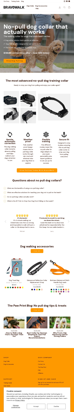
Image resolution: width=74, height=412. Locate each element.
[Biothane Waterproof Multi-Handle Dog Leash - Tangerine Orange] (68, 289)
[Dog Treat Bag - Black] (13, 287)
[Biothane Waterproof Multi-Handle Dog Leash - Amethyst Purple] (68, 291)
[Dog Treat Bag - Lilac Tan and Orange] (5, 287)
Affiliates (40, 373)
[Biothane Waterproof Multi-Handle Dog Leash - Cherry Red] (63, 289)
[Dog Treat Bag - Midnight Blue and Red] (20, 287)
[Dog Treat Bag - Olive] (18, 287)
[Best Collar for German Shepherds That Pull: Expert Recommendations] (37, 322)
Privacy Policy (20, 400)
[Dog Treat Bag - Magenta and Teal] (10, 287)
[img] (22, 215)
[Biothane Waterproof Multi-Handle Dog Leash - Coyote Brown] (56, 291)
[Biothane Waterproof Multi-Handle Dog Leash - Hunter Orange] (66, 289)
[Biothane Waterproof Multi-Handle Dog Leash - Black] (51, 289)
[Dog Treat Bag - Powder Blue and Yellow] (22, 287)
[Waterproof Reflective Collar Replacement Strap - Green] (39, 289)
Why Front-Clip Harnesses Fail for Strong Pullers (60, 334)
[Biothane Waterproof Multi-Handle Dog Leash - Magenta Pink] (61, 291)
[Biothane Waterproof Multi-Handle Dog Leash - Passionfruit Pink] (59, 291)
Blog (22, 1)
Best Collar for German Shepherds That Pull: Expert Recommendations (37, 335)
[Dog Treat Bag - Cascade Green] (8, 287)
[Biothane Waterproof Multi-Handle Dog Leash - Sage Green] (54, 291)
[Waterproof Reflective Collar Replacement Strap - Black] (32, 289)
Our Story (6, 1)
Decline (56, 406)
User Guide (7, 386)
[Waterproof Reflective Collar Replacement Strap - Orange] (37, 289)
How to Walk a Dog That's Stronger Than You (14, 334)
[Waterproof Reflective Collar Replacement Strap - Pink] (42, 289)
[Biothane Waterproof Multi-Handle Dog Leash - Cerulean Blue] (54, 289)
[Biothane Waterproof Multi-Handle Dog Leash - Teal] (61, 289)
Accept (36, 406)
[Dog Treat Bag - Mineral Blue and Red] (15, 287)
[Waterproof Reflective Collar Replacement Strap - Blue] (34, 289)
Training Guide (15, 1)
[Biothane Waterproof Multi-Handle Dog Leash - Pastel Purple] (66, 291)
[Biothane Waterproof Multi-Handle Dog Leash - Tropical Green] (51, 291)
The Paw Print (42, 367)
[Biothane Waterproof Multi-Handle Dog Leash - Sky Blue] (59, 289)
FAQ (37, 8)
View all (37, 251)
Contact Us (41, 364)
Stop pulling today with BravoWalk (37, 170)
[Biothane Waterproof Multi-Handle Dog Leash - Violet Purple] (63, 291)
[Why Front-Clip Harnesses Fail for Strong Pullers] (59, 322)
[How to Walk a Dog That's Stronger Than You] (14, 322)
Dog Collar (30, 6)
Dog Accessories (41, 6)
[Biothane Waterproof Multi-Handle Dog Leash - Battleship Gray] (60, 294)
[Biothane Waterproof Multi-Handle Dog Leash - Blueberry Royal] (56, 289)
